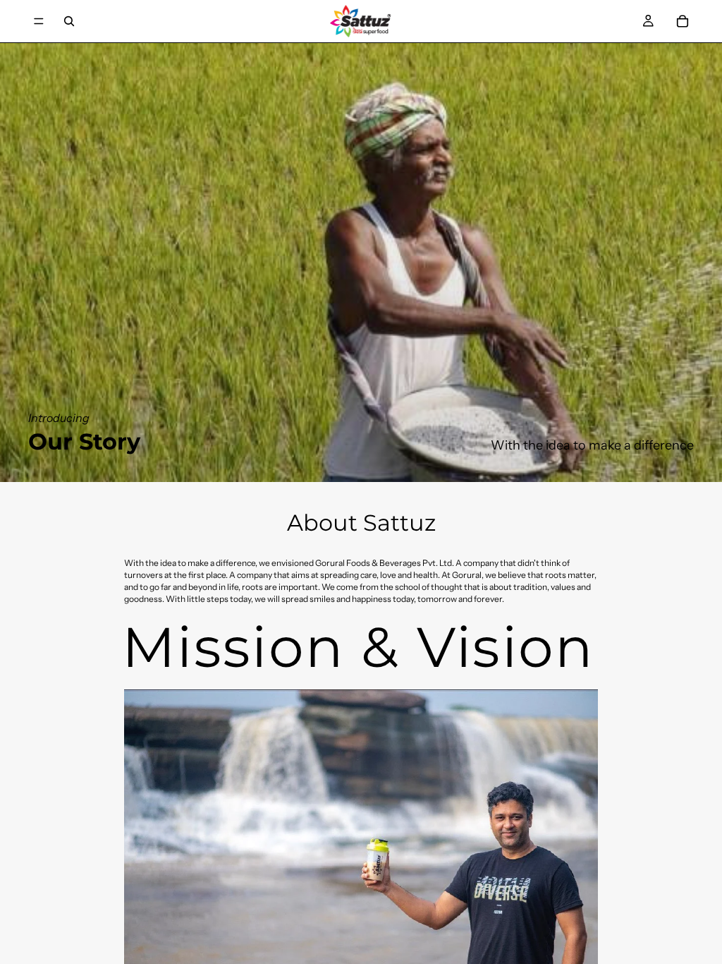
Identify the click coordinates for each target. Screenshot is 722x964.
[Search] (69, 21)
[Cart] (682, 21)
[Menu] (39, 21)
